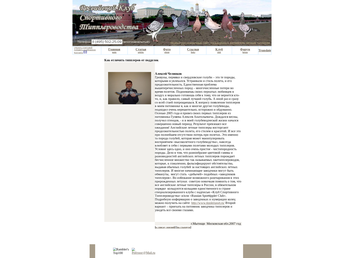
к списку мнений (165, 227)
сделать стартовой (83, 47)
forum (245, 52)
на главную (183, 227)
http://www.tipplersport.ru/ (208, 203)
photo (166, 52)
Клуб (219, 49)
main (114, 52)
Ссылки (193, 49)
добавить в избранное (85, 50)
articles (141, 52)
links (193, 52)
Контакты (78, 52)
